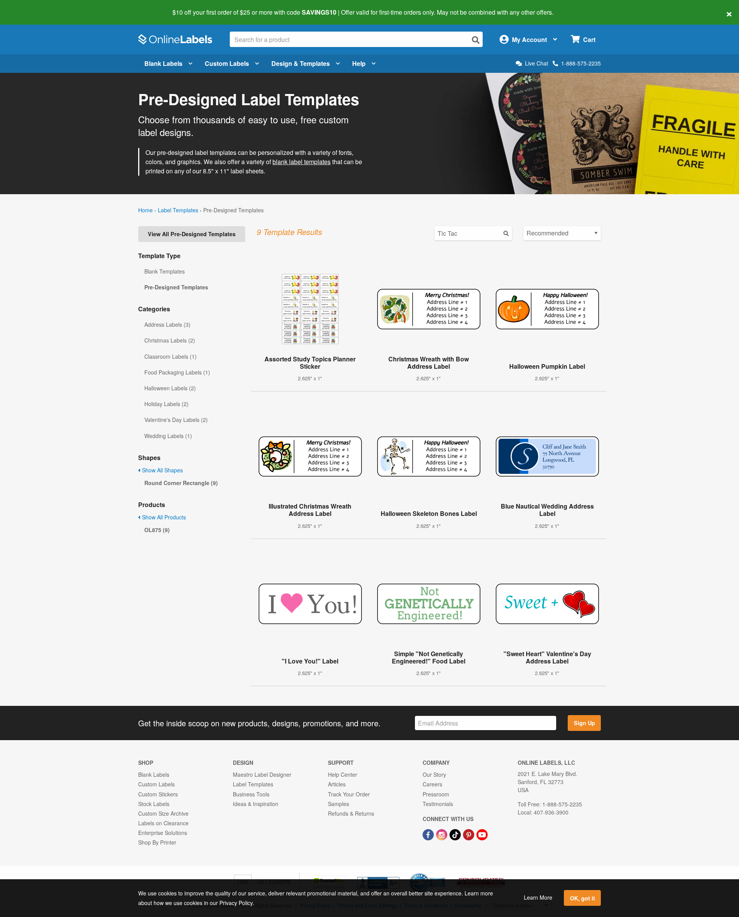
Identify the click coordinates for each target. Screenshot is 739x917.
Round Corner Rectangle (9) (181, 483)
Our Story (434, 774)
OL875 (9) (157, 530)
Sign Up (584, 723)
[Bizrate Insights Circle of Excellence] (442, 873)
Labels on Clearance (163, 823)
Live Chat (536, 63)
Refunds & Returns (351, 813)
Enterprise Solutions (162, 832)
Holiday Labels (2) (166, 404)
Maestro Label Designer (262, 774)
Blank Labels (163, 63)
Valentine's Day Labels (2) (176, 419)
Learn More (538, 897)
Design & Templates (300, 63)
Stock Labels (153, 804)
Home (145, 210)
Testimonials (438, 804)
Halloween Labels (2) (170, 388)
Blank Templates (164, 271)
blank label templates (302, 161)
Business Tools (251, 794)
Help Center (342, 774)
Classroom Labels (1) (170, 356)
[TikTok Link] (456, 834)
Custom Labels (227, 63)
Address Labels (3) (167, 324)
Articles (337, 784)
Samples (338, 804)
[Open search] (476, 40)
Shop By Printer (157, 842)
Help (359, 63)
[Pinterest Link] (469, 834)
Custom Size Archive (163, 813)
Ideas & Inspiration (255, 804)
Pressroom (436, 794)
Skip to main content (28, 7)
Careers (432, 784)
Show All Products (163, 517)
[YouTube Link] (482, 834)
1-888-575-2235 (581, 63)
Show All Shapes (161, 470)
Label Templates (178, 210)
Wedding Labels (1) (168, 436)
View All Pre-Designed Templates (192, 234)
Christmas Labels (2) (169, 340)
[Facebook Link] (429, 834)
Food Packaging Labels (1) (177, 372)
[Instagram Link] (442, 834)
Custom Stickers (158, 794)
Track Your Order (349, 794)
